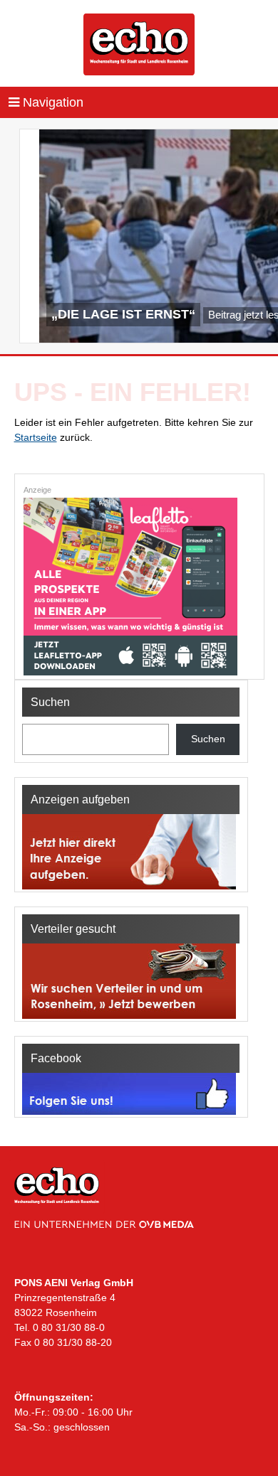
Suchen (208, 738)
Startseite (35, 437)
